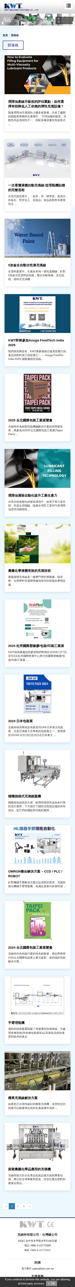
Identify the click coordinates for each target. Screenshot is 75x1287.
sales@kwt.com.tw (43, 1268)
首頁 (5, 35)
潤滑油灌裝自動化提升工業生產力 (32, 495)
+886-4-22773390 (40, 1245)
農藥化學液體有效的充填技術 (29, 570)
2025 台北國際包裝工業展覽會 (30, 420)
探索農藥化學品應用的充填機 (29, 1169)
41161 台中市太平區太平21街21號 (37, 1240)
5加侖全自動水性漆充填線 (27, 265)
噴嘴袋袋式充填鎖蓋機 (24, 796)
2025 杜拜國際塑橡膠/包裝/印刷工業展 (36, 646)
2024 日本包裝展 (20, 721)
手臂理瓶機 (16, 1023)
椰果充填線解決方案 (23, 1098)
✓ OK (51, 1283)
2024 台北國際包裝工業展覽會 (30, 947)
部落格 (15, 35)
